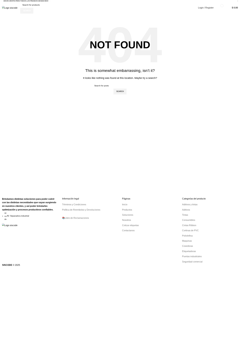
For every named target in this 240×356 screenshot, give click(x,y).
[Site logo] (10, 8)
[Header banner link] (120, 178)
